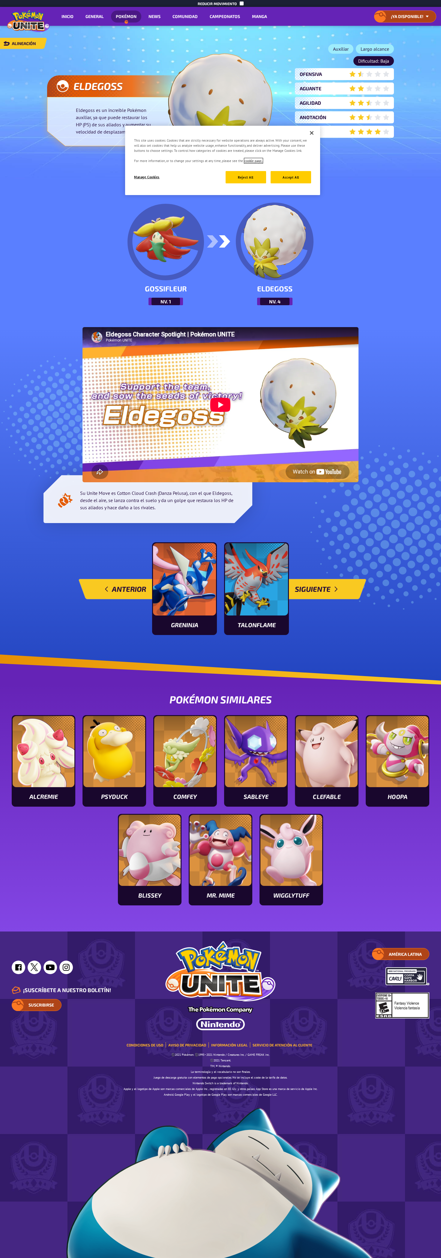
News (154, 16)
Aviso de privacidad (187, 1045)
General (95, 16)
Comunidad (185, 16)
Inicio (68, 16)
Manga (259, 16)
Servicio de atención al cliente (282, 1045)
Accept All (291, 177)
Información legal (229, 1045)
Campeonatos (225, 16)
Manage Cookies (147, 177)
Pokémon (126, 16)
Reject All (246, 177)
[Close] (311, 133)
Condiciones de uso (145, 1045)
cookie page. (253, 160)
